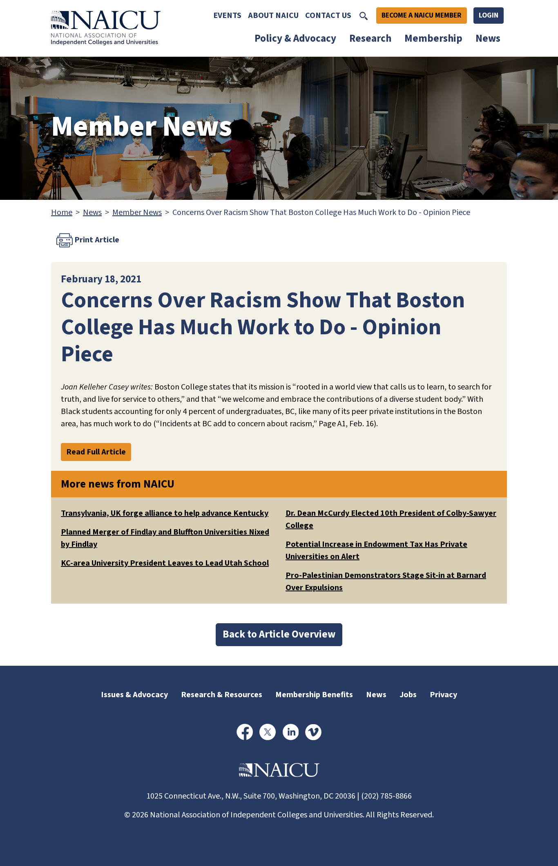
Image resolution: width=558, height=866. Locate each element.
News (487, 38)
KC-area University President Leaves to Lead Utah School (165, 563)
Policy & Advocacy (295, 38)
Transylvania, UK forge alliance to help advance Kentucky (164, 513)
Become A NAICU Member (422, 15)
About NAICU (273, 15)
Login (488, 15)
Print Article (96, 239)
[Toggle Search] (363, 16)
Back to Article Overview (279, 634)
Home (61, 212)
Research (370, 38)
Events (227, 15)
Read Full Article (96, 452)
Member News (137, 212)
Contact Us (328, 15)
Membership (433, 38)
